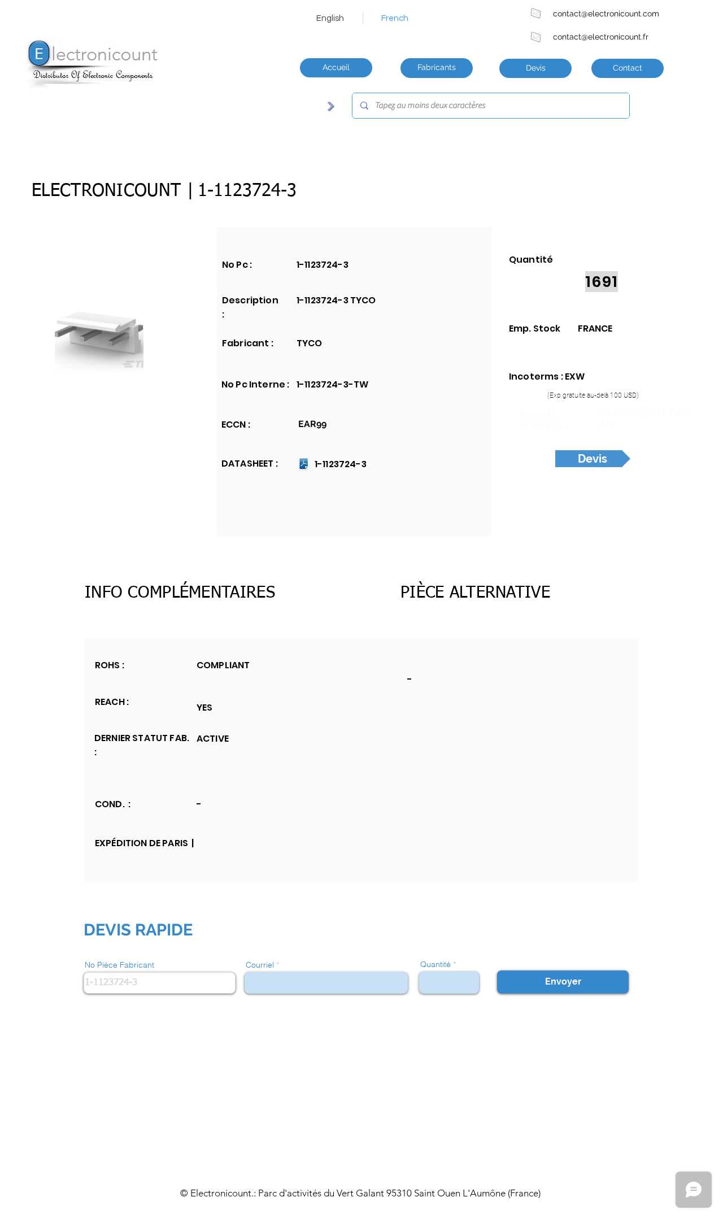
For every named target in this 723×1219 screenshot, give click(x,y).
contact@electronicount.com (606, 13)
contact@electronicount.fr (600, 36)
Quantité (435, 964)
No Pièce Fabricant (119, 965)
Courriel (260, 965)
